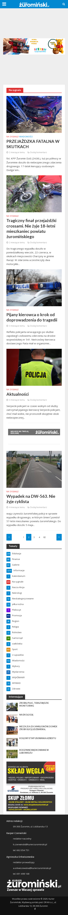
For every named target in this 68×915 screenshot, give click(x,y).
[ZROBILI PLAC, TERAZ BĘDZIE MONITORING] (12, 706)
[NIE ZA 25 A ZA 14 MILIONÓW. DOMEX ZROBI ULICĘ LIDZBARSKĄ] (12, 730)
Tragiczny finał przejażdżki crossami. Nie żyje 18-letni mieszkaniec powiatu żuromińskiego (31, 228)
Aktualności (17, 394)
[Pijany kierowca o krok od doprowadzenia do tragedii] (34, 287)
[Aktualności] (34, 367)
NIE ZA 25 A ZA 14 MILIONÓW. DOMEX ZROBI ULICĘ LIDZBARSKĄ (38, 728)
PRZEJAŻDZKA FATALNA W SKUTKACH (32, 144)
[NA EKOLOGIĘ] (12, 718)
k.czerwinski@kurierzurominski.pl (30, 844)
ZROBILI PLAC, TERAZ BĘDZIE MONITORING (34, 704)
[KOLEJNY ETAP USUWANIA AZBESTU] (12, 742)
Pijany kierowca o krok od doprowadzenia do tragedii (31, 317)
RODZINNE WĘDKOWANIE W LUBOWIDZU (34, 751)
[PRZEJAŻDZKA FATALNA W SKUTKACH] (34, 114)
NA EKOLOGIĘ (26, 715)
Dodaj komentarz (38, 152)
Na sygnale (12, 137)
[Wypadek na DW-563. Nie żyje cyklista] (34, 469)
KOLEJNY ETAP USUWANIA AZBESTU (37, 738)
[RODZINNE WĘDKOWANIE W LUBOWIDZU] (12, 753)
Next (59, 537)
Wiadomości (26, 137)
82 (44, 537)
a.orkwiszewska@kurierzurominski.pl (32, 868)
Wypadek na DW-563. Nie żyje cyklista (30, 499)
